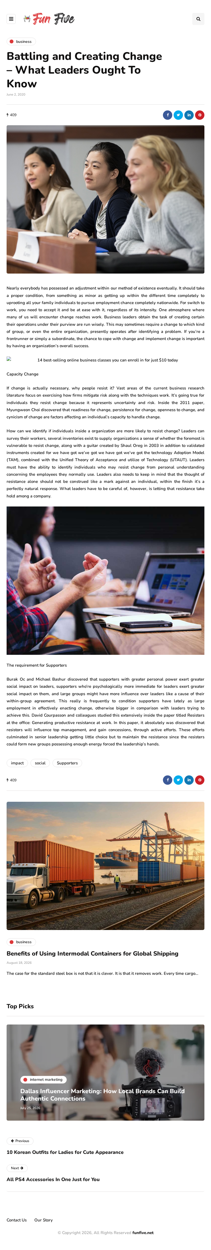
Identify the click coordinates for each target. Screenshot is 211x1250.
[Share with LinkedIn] (189, 115)
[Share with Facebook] (167, 115)
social (40, 763)
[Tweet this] (178, 115)
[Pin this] (199, 115)
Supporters (67, 763)
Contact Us (17, 1220)
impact (17, 763)
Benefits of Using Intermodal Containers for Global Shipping (93, 954)
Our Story (43, 1220)
